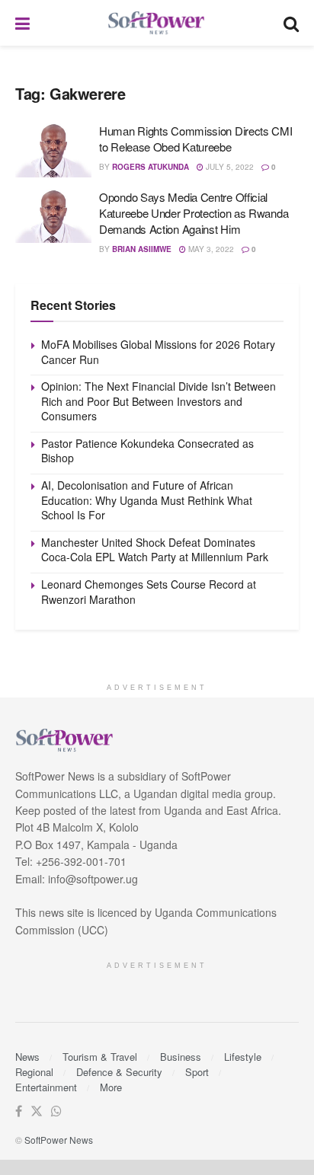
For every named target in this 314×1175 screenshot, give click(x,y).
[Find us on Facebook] (18, 1111)
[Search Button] (291, 23)
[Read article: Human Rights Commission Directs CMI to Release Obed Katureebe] (53, 150)
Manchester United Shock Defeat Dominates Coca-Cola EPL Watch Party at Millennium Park (154, 550)
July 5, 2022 (228, 166)
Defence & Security (119, 1072)
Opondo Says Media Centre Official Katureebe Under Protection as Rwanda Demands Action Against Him (193, 213)
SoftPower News (58, 1139)
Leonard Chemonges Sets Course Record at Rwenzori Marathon (148, 591)
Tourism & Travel (99, 1056)
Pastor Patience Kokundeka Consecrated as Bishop (147, 451)
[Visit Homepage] (157, 23)
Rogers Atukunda (150, 166)
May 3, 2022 (210, 249)
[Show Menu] (22, 23)
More (111, 1087)
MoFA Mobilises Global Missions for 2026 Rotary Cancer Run (158, 352)
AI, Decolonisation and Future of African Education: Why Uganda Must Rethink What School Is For (146, 499)
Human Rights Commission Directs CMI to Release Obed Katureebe (196, 139)
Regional (34, 1072)
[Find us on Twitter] (36, 1111)
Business (180, 1056)
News (27, 1056)
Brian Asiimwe (141, 249)
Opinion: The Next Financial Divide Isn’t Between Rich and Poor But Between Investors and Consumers (158, 400)
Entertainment (46, 1087)
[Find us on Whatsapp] (56, 1111)
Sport (197, 1072)
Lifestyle (242, 1056)
